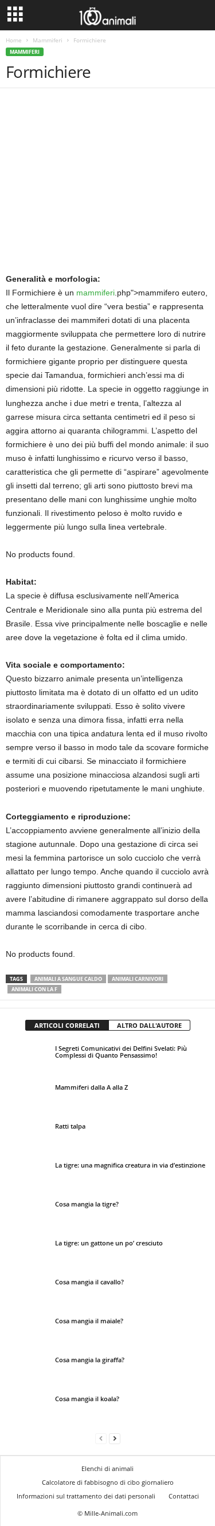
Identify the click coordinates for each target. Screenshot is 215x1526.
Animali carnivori (137, 979)
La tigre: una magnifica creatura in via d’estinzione (130, 1165)
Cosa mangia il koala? (87, 1398)
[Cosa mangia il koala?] (27, 1409)
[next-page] (114, 1438)
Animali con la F (34, 989)
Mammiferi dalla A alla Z (91, 1087)
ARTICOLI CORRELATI (67, 1025)
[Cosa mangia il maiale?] (27, 1331)
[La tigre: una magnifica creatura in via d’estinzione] (27, 1178)
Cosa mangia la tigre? (87, 1204)
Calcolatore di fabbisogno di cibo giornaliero (108, 1482)
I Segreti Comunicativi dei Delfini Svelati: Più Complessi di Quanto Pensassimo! (121, 1051)
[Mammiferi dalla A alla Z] (27, 1098)
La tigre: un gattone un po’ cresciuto (109, 1243)
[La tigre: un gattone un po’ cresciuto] (27, 1261)
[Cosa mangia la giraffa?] (27, 1370)
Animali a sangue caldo (68, 979)
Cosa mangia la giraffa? (89, 1359)
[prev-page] (101, 1438)
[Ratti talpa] (27, 1137)
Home (14, 40)
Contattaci (184, 1496)
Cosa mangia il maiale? (89, 1320)
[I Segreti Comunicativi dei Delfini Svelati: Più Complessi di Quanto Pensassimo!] (27, 1059)
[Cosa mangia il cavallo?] (27, 1292)
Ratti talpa (70, 1126)
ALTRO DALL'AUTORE (149, 1025)
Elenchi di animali (107, 1468)
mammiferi (95, 292)
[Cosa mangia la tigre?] (27, 1216)
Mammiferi (47, 40)
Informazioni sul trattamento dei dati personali (86, 1496)
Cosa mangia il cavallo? (89, 1281)
